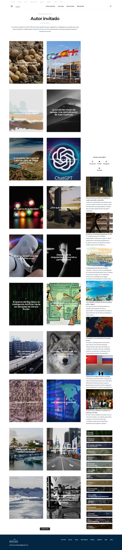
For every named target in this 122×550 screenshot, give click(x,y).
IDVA (25, 2)
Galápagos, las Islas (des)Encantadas (26, 450)
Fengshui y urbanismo (26, 402)
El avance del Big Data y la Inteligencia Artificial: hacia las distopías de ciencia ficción (26, 305)
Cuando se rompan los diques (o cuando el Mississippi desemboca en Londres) (63, 499)
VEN (55, 2)
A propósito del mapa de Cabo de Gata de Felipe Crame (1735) (26, 160)
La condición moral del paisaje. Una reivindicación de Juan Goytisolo (64, 112)
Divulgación (50, 6)
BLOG (19, 2)
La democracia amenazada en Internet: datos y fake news (64, 305)
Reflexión (80, 6)
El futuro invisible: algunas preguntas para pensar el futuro (63, 450)
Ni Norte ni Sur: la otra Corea (26, 498)
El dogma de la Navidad (26, 209)
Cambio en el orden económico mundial (98, 376)
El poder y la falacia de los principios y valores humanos (64, 354)
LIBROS (49, 2)
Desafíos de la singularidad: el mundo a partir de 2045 (64, 257)
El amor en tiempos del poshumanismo (26, 257)
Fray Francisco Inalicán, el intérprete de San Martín (26, 112)
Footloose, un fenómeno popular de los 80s (99, 234)
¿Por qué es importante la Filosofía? (63, 208)
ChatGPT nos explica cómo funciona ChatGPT (64, 160)
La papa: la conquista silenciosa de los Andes (26, 63)
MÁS (61, 2)
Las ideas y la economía (64, 402)
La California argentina (63, 64)
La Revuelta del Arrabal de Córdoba (97, 268)
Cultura (61, 6)
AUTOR (13, 2)
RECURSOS (33, 2)
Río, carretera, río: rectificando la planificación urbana (26, 354)
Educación (70, 6)
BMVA (42, 2)
